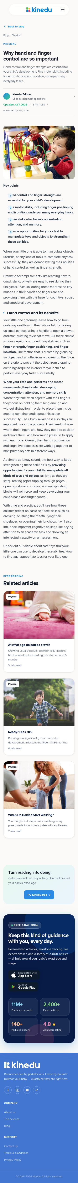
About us (10, 1112)
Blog (5, 35)
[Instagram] (17, 1090)
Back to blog (16, 26)
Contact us (10, 1146)
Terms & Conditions (16, 1153)
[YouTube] (27, 1090)
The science (12, 1119)
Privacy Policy (12, 1160)
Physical (16, 35)
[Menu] (62, 9)
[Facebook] (8, 1090)
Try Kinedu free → (39, 895)
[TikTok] (36, 1090)
